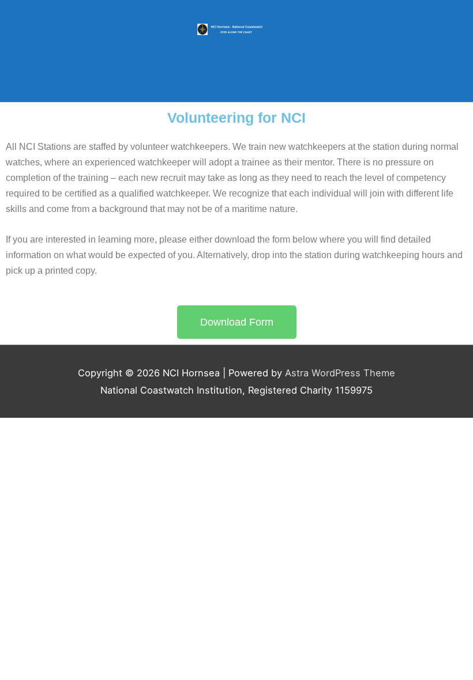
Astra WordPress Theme (340, 373)
